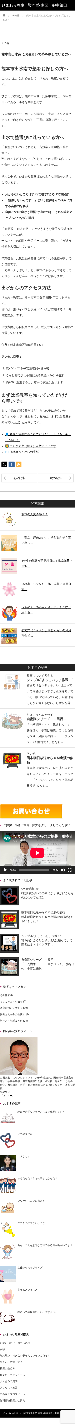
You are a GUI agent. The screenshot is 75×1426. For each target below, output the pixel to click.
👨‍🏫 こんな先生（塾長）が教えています (30, 446)
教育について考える (40, 675)
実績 (2, 1349)
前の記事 (19, 478)
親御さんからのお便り (12, 1014)
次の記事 (56, 478)
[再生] (5, 870)
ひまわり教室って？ (11, 1362)
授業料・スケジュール (12, 1374)
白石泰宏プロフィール (12, 1394)
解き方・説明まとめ (11, 1020)
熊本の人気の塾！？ (34, 514)
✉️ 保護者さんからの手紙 (22, 452)
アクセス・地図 (9, 1387)
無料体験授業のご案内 (12, 1400)
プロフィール (7, 1095)
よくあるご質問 (9, 1381)
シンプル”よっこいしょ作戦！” (50, 680)
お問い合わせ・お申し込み (15, 1342)
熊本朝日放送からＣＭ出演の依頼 (43, 912)
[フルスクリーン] (70, 870)
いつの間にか (30, 888)
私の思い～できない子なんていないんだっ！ (25, 1355)
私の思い (5, 1092)
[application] (37, 852)
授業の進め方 (7, 1368)
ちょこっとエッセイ (40, 714)
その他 (5, 43)
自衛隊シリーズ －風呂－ (47, 719)
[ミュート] (63, 870)
